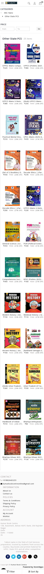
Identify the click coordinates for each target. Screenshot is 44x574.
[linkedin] (19, 556)
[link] (35, 556)
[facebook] (8, 556)
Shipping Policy (9, 503)
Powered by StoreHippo (33, 567)
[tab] (29, 3)
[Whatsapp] (30, 556)
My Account (8, 513)
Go (39, 29)
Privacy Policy (9, 506)
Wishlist (6, 516)
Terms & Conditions (11, 500)
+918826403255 (9, 480)
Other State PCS (11, 16)
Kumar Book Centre (19, 565)
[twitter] (13, 556)
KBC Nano (8, 13)
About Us (7, 491)
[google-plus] (24, 556)
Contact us (7, 494)
